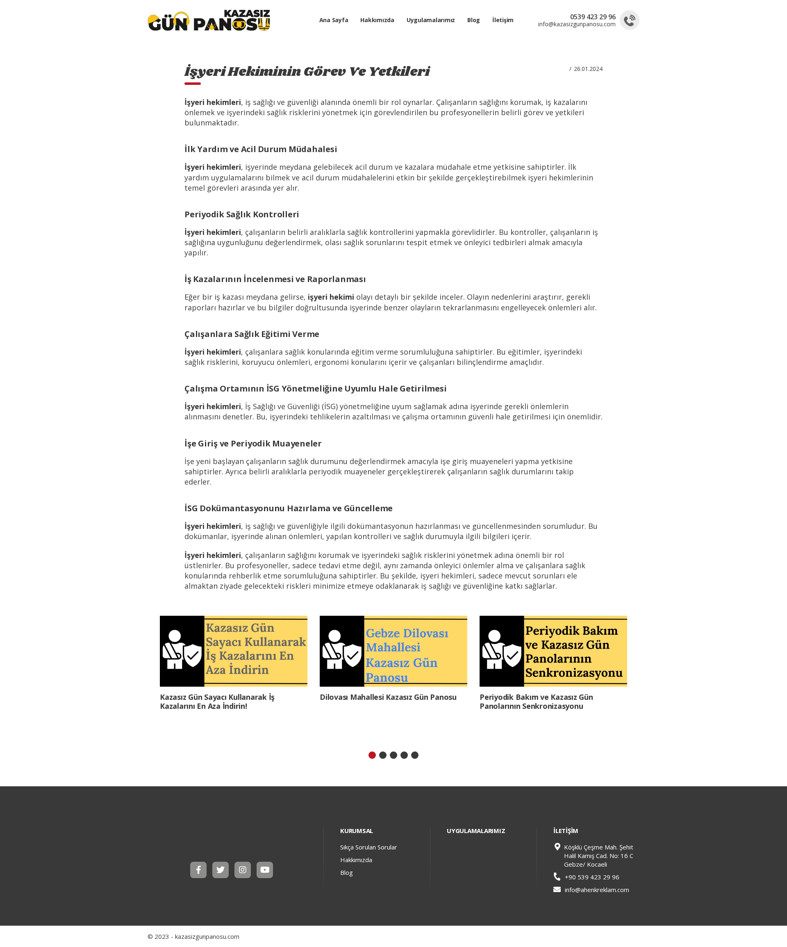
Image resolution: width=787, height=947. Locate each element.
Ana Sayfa (333, 20)
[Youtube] (265, 870)
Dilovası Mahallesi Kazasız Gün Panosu (388, 697)
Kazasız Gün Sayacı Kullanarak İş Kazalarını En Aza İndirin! (217, 701)
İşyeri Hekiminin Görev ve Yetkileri (307, 72)
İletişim (503, 20)
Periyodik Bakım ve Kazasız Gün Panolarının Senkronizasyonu (536, 701)
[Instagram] (242, 870)
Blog (473, 20)
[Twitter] (220, 870)
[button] (372, 755)
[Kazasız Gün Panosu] (233, 838)
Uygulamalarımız (431, 20)
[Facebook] (198, 870)
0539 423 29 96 (593, 17)
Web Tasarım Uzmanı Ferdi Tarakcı (632, 936)
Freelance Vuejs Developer (622, 936)
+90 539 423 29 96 (591, 877)
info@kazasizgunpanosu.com (577, 24)
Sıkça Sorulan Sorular (368, 847)
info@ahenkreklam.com (597, 890)
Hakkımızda (377, 20)
